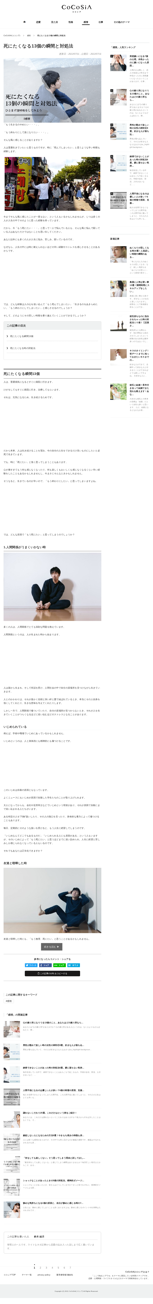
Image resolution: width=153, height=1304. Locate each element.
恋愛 (38, 22)
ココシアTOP (10, 1275)
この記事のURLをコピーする (53, 973)
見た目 (54, 22)
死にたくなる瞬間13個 (21, 336)
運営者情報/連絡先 (64, 1275)
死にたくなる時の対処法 (22, 348)
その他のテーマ (122, 22)
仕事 (101, 22)
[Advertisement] (52, 277)
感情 (86, 22)
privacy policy (44, 1275)
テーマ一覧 (27, 1275)
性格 (71, 22)
